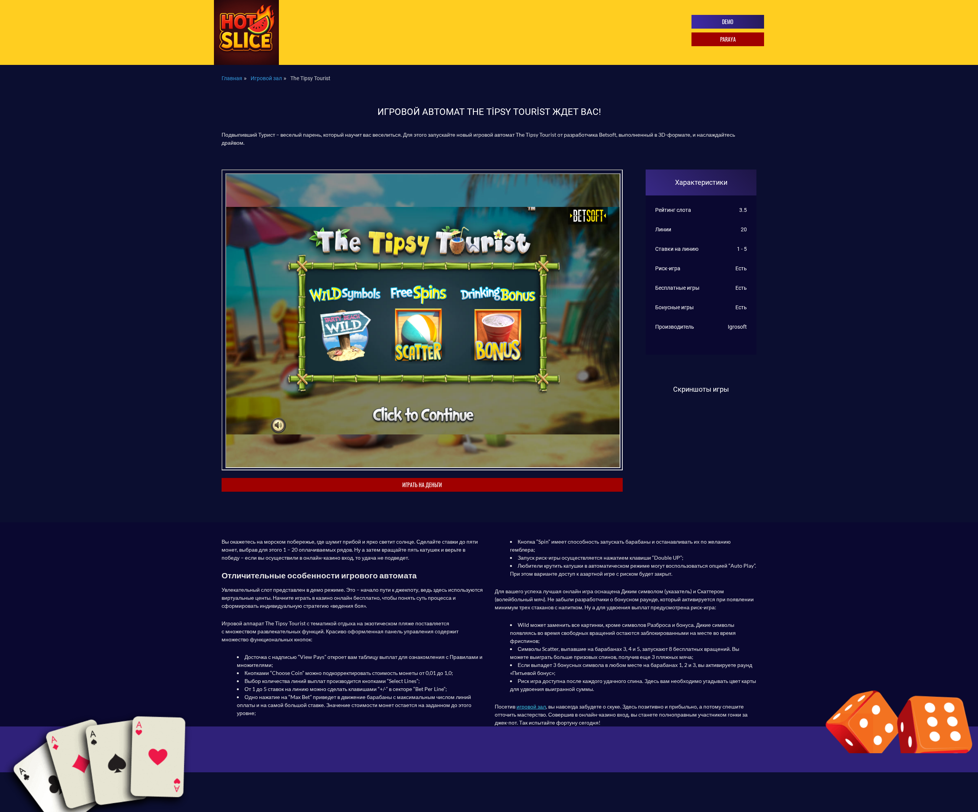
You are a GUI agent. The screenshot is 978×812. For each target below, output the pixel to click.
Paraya (728, 39)
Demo (728, 22)
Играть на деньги (422, 485)
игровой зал (531, 706)
